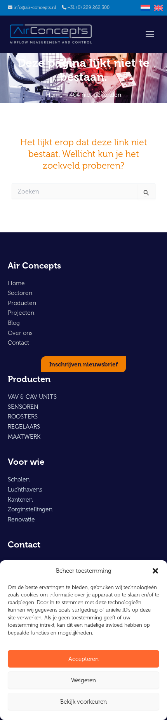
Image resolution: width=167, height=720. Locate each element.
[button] (155, 571)
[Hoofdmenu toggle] (150, 34)
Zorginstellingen (30, 509)
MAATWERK (24, 436)
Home (16, 283)
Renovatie (21, 519)
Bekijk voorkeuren (83, 701)
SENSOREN (23, 406)
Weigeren (83, 680)
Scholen (19, 479)
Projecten (21, 312)
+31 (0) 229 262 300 (89, 7)
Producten (22, 303)
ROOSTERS (23, 416)
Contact (18, 342)
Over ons (20, 332)
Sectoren (20, 292)
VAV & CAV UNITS (32, 396)
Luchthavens (25, 489)
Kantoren (20, 499)
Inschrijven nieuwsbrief (83, 364)
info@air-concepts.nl (35, 7)
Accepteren (83, 658)
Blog (14, 322)
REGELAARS (24, 426)
